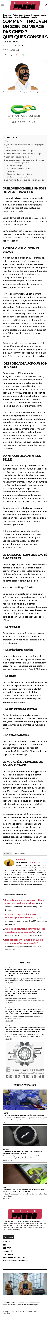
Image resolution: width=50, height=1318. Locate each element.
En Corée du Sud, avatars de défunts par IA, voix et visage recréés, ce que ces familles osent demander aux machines (25, 1012)
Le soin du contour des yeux (22, 174)
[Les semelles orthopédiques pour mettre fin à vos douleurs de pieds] (25, 1174)
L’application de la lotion (20, 168)
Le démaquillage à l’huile (20, 163)
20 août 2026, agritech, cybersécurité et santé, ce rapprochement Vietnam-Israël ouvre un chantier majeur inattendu (25, 1030)
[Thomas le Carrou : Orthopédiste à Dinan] (25, 1100)
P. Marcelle (13, 50)
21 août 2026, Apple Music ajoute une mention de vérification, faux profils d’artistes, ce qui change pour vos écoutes (23, 972)
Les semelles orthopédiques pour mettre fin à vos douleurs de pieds (23, 1190)
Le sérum (14, 171)
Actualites (17, 15)
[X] (11, 55)
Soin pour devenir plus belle (19, 157)
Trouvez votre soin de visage (19, 150)
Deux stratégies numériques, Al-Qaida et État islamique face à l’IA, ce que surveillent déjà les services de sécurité (25, 992)
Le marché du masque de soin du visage (25, 180)
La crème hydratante (19, 177)
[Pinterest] (16, 55)
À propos (7, 854)
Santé (15, 42)
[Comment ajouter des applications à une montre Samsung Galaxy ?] (25, 1136)
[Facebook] (5, 55)
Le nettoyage (16, 166)
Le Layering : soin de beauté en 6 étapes (25, 160)
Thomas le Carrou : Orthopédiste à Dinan (23, 1115)
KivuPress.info (34, 862)
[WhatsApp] (22, 55)
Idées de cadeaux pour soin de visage (23, 154)
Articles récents (19, 854)
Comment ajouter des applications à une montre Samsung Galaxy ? (23, 1152)
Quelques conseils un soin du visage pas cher (25, 146)
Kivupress (7, 15)
